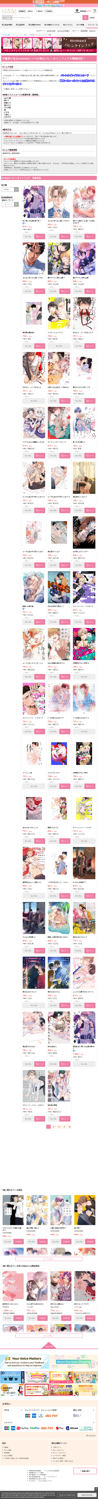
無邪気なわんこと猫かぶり (32, 882)
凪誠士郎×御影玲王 (56, 1313)
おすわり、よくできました (32, 387)
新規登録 (83, 11)
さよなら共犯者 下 (79, 882)
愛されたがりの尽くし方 (81, 387)
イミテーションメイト (55, 332)
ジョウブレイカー (54, 772)
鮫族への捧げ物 (28, 606)
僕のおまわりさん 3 (80, 937)
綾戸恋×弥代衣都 (32, 1313)
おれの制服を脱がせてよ (56, 663)
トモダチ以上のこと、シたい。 (58, 882)
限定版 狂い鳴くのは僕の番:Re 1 (83, 1047)
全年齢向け (22, 11)
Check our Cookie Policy (67, 1495)
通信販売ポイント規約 (36, 1472)
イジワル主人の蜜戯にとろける (33, 442)
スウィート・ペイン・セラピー (33, 1105)
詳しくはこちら (91, 1435)
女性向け (49, 11)
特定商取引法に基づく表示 (37, 1479)
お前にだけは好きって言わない (58, 387)
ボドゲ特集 (80, 24)
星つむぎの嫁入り (79, 442)
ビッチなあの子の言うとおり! (33, 551)
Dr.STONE (84, 31)
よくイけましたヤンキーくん (33, 663)
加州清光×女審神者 (8, 1313)
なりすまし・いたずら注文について (40, 1481)
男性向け (40, 11)
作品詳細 (19, 1241)
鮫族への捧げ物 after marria (58, 937)
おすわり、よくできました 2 (83, 332)
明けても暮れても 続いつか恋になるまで (84, 222)
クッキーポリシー (51, 1477)
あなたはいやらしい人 (30, 827)
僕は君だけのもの (29, 1046)
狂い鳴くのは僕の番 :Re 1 (32, 221)
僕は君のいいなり (54, 551)
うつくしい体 (27, 772)
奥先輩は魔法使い (29, 332)
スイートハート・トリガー (82, 827)
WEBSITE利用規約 (35, 1471)
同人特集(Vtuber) (35, 24)
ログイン (89, 11)
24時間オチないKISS (80, 772)
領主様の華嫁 (52, 1105)
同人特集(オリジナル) (51, 24)
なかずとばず (51, 31)
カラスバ (92, 31)
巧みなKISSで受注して (56, 606)
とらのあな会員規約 (52, 1471)
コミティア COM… (63, 31)
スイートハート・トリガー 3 (83, 606)
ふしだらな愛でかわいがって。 (84, 992)
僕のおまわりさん (54, 992)
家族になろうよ (53, 827)
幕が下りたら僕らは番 (80, 277)
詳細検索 (92, 17)
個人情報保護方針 (35, 1477)
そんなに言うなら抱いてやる (33, 277)
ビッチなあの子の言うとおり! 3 (34, 496)
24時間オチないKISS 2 (81, 663)
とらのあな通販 (5, 35)
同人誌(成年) (20, 24)
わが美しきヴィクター (80, 551)
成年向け (30, 11)
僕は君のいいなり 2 (80, 496)
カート (41, 236)
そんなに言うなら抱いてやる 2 (58, 221)
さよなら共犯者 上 (29, 937)
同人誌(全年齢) (7, 24)
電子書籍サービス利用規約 (37, 1474)
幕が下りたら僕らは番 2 (56, 277)
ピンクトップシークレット (57, 442)
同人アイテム (68, 24)
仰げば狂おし (52, 1046)
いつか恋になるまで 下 (56, 718)
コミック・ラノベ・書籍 (19, 35)
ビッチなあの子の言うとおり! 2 (59, 496)
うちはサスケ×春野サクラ (82, 1313)
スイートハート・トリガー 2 (33, 718)
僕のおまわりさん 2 (29, 992)
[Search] (16, 204)
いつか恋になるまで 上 (81, 718)
